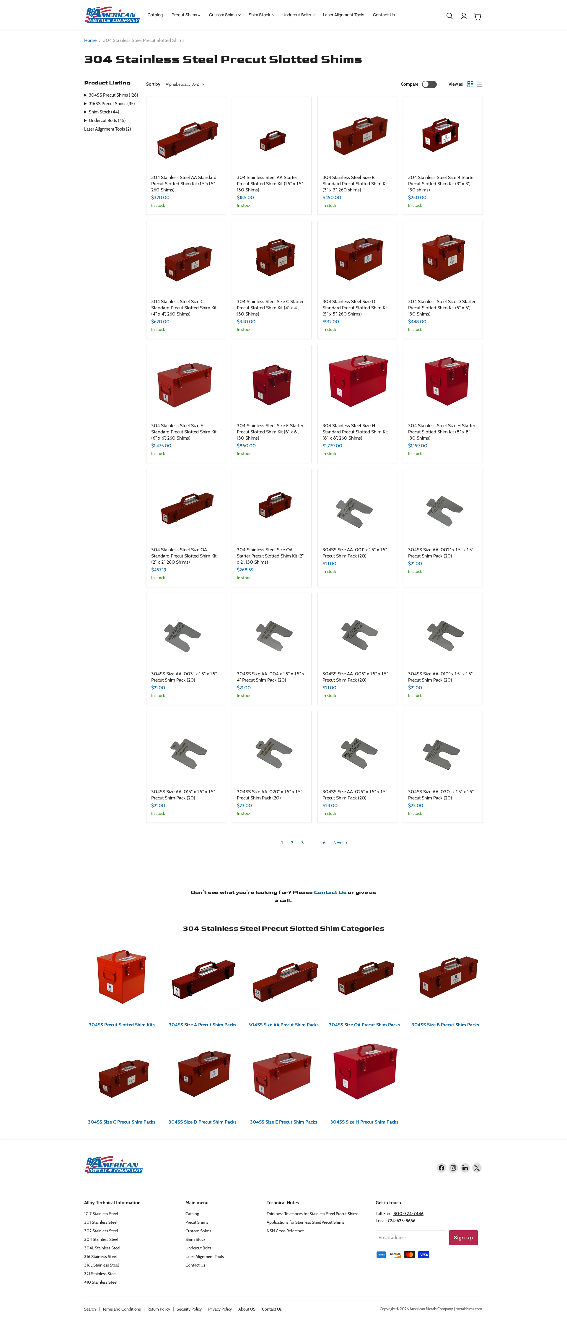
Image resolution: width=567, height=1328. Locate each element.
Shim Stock (260, 14)
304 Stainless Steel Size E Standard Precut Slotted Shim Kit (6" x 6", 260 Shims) (183, 432)
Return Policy (158, 1309)
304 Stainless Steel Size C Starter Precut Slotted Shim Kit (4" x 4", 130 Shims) (270, 308)
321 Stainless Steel (100, 1273)
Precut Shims (185, 14)
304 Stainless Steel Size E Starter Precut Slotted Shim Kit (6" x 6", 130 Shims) (270, 432)
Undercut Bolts (297, 14)
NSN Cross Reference (285, 1230)
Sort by (153, 84)
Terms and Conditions (121, 1309)
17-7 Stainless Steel (101, 1213)
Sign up (463, 1237)
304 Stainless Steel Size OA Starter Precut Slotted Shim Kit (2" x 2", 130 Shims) (270, 556)
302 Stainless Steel (101, 1230)
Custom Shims (223, 14)
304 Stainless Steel (101, 1239)
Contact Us (384, 14)
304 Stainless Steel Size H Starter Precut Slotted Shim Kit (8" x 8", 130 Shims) (441, 432)
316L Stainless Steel (101, 1265)
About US (246, 1309)
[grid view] (470, 84)
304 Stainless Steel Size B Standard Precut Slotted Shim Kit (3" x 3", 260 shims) (355, 184)
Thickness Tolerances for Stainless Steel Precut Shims (313, 1213)
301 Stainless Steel (100, 1222)
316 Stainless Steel (100, 1256)
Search (90, 1309)
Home (90, 40)
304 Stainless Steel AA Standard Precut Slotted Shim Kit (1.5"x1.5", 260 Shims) (183, 184)
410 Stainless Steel (100, 1282)
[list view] (479, 84)
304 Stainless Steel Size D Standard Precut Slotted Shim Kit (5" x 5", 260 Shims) (355, 308)
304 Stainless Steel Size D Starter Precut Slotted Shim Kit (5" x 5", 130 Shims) (441, 308)
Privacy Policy (220, 1309)
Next (338, 843)
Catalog (155, 14)
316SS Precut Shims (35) (112, 103)
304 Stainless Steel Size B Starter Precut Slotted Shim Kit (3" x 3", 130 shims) (441, 184)
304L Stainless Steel (102, 1248)
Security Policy (189, 1309)
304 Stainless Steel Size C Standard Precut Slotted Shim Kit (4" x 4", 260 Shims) (183, 308)
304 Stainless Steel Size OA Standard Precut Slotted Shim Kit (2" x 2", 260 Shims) (183, 556)
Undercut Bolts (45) (107, 120)
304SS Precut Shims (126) (113, 95)
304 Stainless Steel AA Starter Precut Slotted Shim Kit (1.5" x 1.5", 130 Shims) (270, 184)
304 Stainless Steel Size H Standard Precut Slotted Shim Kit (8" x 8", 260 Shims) (355, 432)
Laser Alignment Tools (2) (107, 129)
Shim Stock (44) (104, 112)
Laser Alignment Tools (343, 14)
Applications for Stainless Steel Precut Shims (305, 1222)
